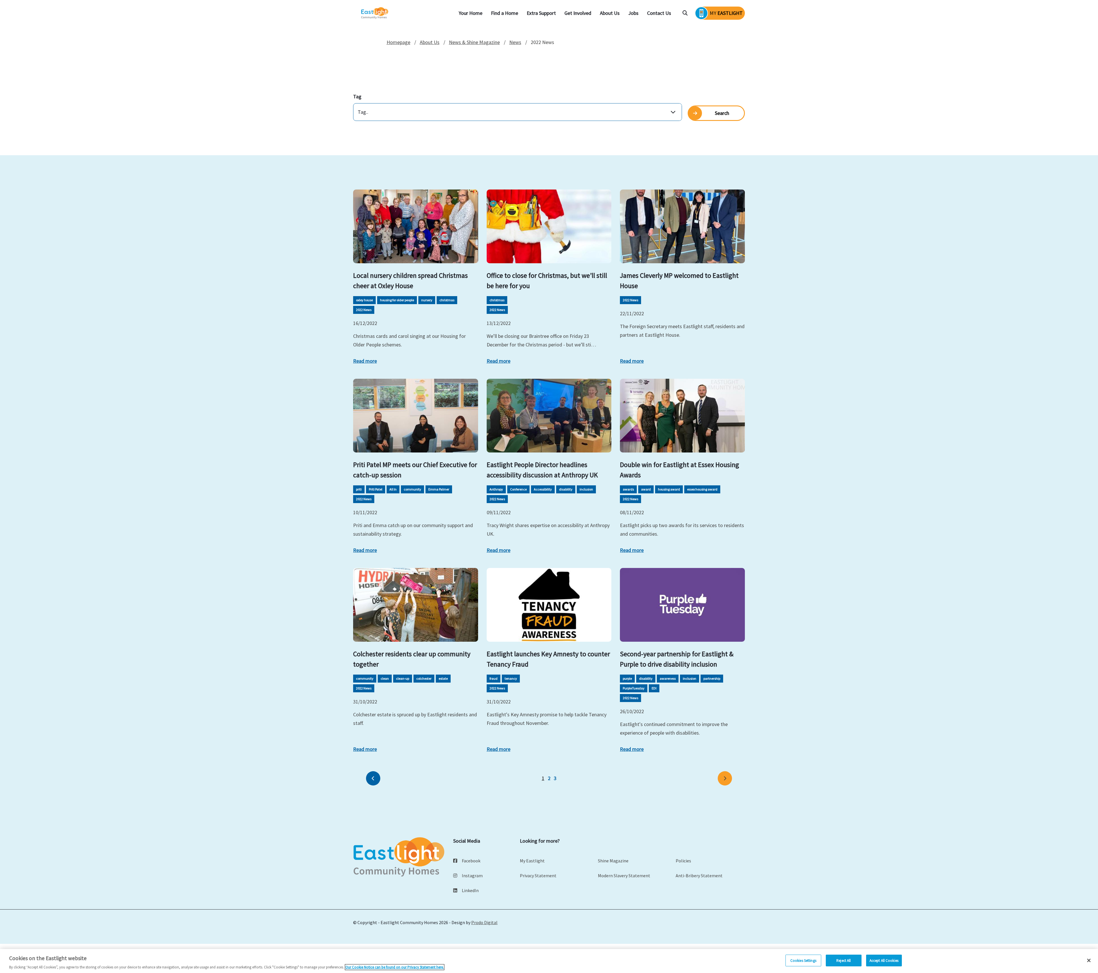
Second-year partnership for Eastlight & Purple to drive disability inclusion (676, 659)
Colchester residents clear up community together (411, 659)
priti (359, 489)
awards (628, 489)
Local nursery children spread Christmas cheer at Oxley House (410, 280)
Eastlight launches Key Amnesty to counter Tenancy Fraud (548, 659)
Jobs (633, 13)
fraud (494, 678)
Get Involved (577, 13)
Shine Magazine (613, 861)
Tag (357, 96)
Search (722, 113)
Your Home (470, 13)
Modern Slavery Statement (624, 875)
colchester (423, 678)
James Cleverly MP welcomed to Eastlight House (679, 280)
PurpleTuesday (634, 688)
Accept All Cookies (884, 960)
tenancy (511, 678)
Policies (683, 861)
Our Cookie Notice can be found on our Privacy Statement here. (394, 967)
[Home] (375, 13)
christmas (446, 300)
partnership (711, 678)
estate (443, 678)
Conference (518, 489)
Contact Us (659, 13)
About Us (610, 13)
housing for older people (397, 300)
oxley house (364, 300)
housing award (669, 489)
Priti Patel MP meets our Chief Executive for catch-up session (415, 469)
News (515, 42)
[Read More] (415, 226)
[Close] (1089, 960)
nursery (426, 300)
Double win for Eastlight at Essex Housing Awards (679, 469)
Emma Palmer (438, 489)
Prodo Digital (484, 922)
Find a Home (504, 13)
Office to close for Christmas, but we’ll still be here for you (547, 280)
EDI (654, 688)
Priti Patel (375, 489)
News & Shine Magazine (474, 42)
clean (385, 678)
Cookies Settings (803, 960)
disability (565, 489)
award (646, 489)
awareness (668, 678)
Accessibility (543, 489)
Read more (365, 361)
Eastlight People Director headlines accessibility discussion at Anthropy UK (542, 469)
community (412, 489)
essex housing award (702, 489)
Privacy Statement (538, 875)
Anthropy (496, 489)
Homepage (398, 42)
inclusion (586, 489)
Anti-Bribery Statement (699, 875)
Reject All (843, 960)
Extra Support (541, 13)
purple (627, 678)
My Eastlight (532, 861)
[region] (549, 961)
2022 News (363, 310)
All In (393, 489)
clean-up (402, 678)
